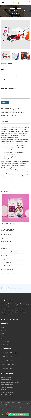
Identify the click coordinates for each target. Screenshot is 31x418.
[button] (18, 414)
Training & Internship (7, 384)
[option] (15, 34)
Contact (3, 336)
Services (3, 330)
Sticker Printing (6, 248)
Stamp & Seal (5, 255)
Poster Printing (6, 262)
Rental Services (5, 390)
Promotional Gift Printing (9, 252)
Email (3, 80)
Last (17, 76)
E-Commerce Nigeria (7, 392)
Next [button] (29, 34)
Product (3, 328)
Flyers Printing (5, 238)
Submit (4, 102)
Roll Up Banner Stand (10, 159)
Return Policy (4, 344)
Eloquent (16, 403)
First (2, 76)
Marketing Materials (19, 11)
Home (5, 11)
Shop (10, 11)
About (3, 333)
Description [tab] (4, 121)
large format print (19, 112)
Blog (2, 339)
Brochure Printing (6, 241)
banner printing (9, 112)
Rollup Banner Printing (8, 259)
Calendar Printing (7, 245)
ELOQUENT (11, 407)
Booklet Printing (6, 266)
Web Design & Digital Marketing (10, 382)
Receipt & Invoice (7, 269)
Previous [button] (2, 34)
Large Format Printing (8, 273)
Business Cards (6, 234)
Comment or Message (8, 88)
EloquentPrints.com (6, 139)
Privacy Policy (5, 341)
